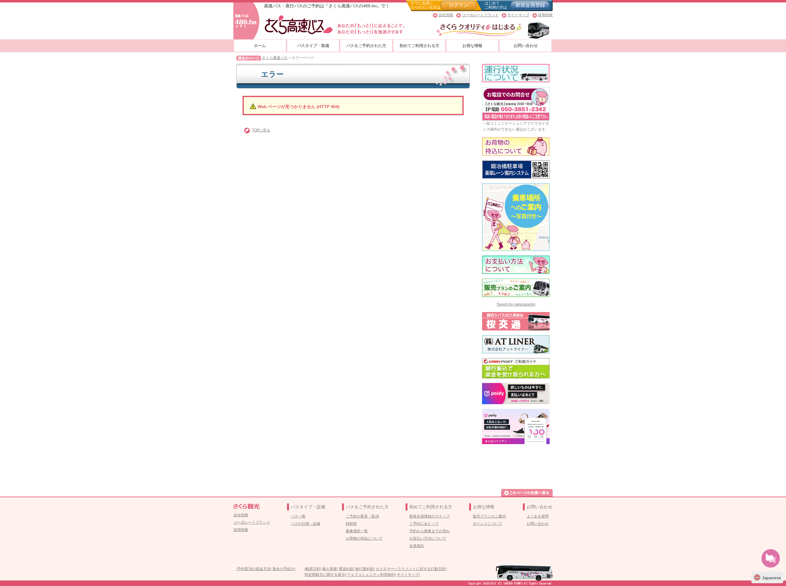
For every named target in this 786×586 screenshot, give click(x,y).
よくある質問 (538, 516)
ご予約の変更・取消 (362, 516)
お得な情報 (472, 45)
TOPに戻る (261, 130)
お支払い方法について (427, 538)
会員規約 (416, 546)
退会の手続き (283, 569)
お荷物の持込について (364, 538)
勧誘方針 (312, 569)
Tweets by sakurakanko (515, 304)
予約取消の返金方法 (253, 569)
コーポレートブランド (480, 15)
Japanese (767, 577)
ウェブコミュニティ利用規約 (371, 574)
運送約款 (346, 569)
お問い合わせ (526, 45)
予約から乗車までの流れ (429, 531)
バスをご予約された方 (366, 45)
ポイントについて (487, 524)
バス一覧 (298, 516)
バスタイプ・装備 (313, 45)
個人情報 (329, 569)
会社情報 (445, 15)
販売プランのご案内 (489, 516)
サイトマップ (518, 15)
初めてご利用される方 (419, 45)
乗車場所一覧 (357, 531)
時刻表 (351, 524)
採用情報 (545, 15)
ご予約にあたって (424, 524)
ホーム (260, 45)
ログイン (459, 5)
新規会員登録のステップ (429, 516)
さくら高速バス (275, 58)
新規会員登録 (530, 5)
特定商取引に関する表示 (325, 574)
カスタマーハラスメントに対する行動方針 (410, 569)
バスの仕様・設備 (305, 524)
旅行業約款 (364, 569)
